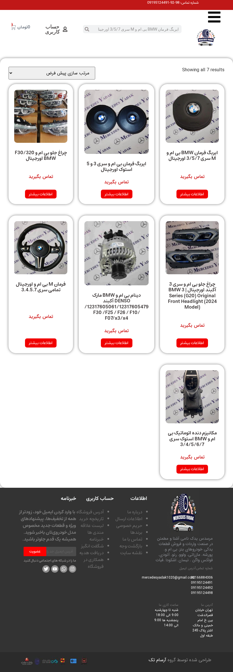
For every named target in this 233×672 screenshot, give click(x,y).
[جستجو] (87, 29)
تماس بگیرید (192, 176)
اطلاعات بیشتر (192, 194)
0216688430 (201, 577)
